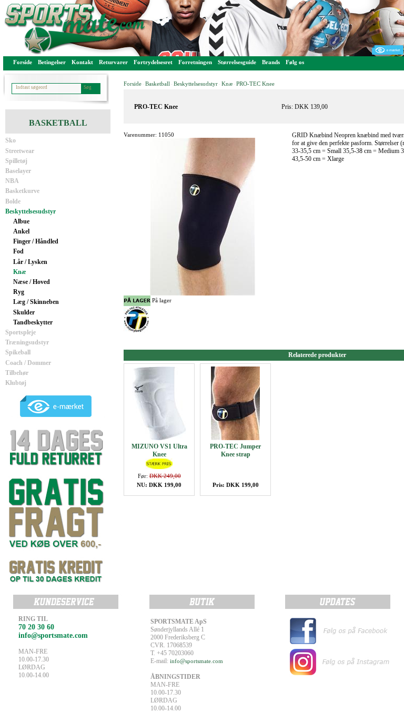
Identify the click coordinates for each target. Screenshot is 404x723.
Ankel (21, 231)
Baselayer (18, 171)
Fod (18, 251)
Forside (22, 62)
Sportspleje (20, 332)
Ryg (18, 292)
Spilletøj (16, 161)
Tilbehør (16, 372)
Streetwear (19, 151)
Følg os (295, 62)
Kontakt (82, 62)
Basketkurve (22, 191)
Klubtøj (15, 382)
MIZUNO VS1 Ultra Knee (159, 450)
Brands (271, 62)
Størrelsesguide (237, 62)
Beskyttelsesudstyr (30, 211)
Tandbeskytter (33, 322)
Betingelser (52, 62)
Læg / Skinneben (36, 302)
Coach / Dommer (28, 362)
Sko (10, 140)
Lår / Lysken (30, 262)
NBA (12, 181)
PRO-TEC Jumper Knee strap (235, 450)
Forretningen (195, 62)
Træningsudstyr (27, 342)
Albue (21, 221)
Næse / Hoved (31, 282)
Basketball (157, 83)
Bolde (13, 201)
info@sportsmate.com (196, 661)
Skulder (24, 312)
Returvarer (113, 62)
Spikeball (18, 352)
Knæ (19, 272)
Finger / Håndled (35, 241)
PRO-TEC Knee (255, 83)
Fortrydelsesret (153, 62)
